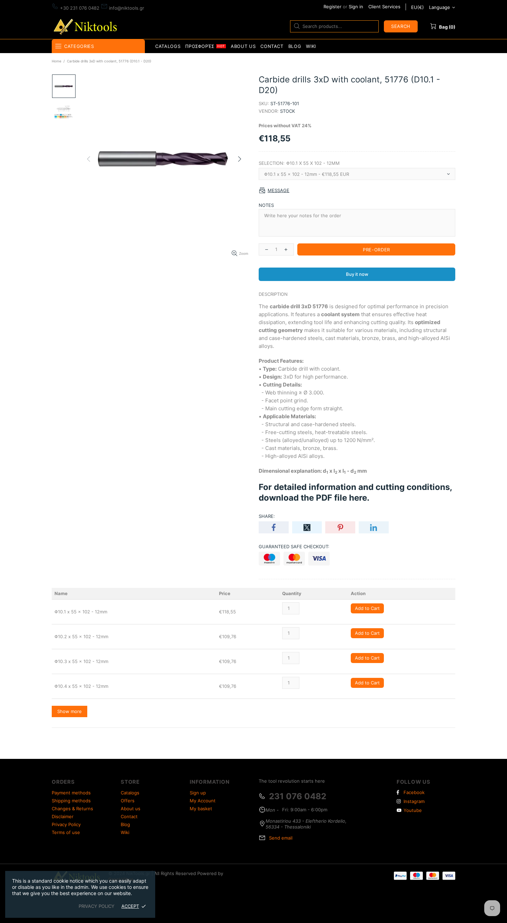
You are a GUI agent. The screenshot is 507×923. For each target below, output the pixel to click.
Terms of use (66, 832)
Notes (266, 205)
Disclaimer (62, 816)
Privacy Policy (66, 824)
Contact (129, 816)
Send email (280, 838)
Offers (128, 800)
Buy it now (357, 274)
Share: (267, 516)
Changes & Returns (72, 808)
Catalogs (130, 792)
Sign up (198, 792)
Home (56, 61)
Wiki (125, 832)
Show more (69, 711)
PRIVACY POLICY (97, 906)
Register (332, 6)
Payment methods (71, 792)
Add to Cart (367, 608)
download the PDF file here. (314, 498)
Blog (125, 824)
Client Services (384, 6)
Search (400, 26)
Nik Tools (86, 26)
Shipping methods (71, 800)
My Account (203, 800)
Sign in (356, 6)
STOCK (287, 111)
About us (130, 808)
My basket (201, 808)
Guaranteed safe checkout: (294, 546)
